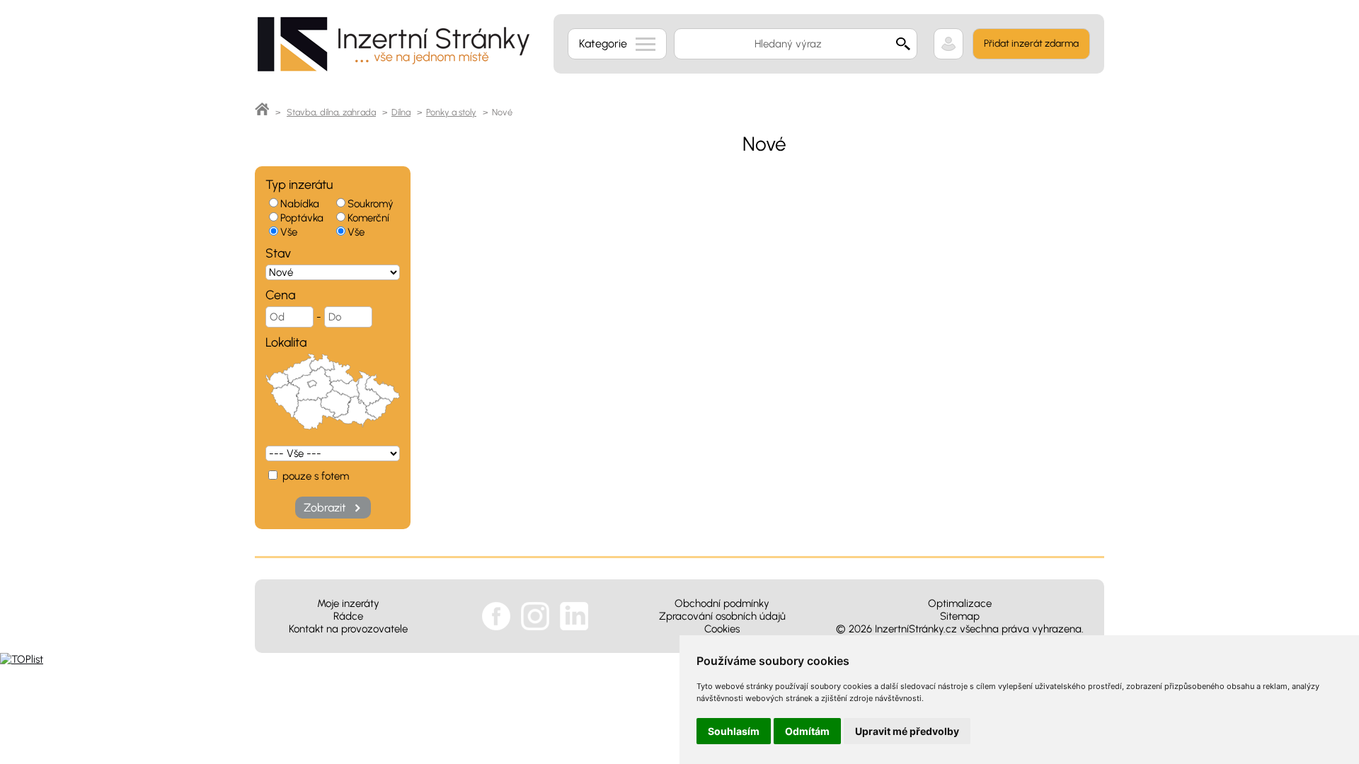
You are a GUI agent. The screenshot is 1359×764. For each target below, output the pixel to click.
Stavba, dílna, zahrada (331, 112)
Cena (280, 295)
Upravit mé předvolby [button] (907, 731)
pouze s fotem (314, 476)
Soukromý (371, 203)
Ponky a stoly (451, 112)
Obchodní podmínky (722, 603)
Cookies (722, 629)
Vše (288, 232)
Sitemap (960, 616)
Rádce (348, 616)
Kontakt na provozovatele (348, 629)
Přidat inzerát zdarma (1031, 43)
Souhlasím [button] (733, 731)
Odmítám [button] (807, 731)
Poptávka (301, 218)
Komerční (368, 218)
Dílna (401, 112)
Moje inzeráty (348, 603)
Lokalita (285, 342)
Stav (278, 253)
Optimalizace (960, 603)
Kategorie (603, 43)
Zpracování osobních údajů (722, 616)
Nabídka (299, 203)
